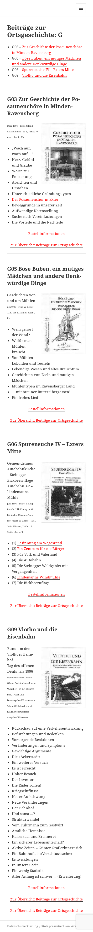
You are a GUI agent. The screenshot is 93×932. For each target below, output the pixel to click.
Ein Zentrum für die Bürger (40, 548)
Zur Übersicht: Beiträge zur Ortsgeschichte (46, 244)
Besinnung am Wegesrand (39, 543)
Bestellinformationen (46, 233)
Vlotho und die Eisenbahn (44, 75)
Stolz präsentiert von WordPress (63, 926)
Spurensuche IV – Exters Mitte (48, 69)
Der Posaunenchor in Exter (35, 199)
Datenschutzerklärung (22, 926)
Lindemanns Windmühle (38, 577)
